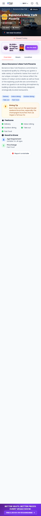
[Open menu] (3, 3)
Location (28, 57)
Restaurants (6, 9)
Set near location (12, 33)
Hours (17, 57)
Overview (7, 57)
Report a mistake (22, 153)
